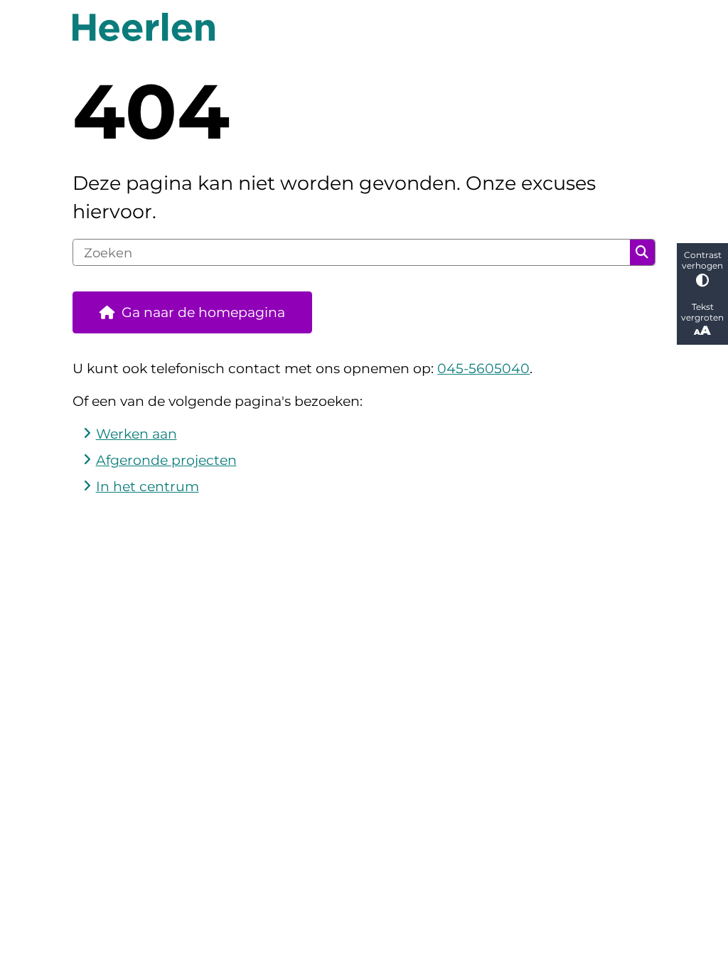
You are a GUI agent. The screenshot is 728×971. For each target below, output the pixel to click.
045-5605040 (483, 368)
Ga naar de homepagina (203, 312)
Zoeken (642, 252)
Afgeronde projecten (166, 460)
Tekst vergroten (702, 312)
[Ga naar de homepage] (364, 27)
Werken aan (136, 434)
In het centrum (147, 486)
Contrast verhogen (702, 260)
